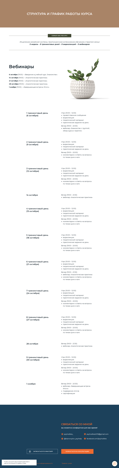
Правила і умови (67, 463)
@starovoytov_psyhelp (73, 439)
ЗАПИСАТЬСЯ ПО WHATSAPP (43, 451)
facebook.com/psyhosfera (97, 439)
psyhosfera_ (68, 434)
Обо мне (42, 3)
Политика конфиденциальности (42, 463)
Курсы (58, 3)
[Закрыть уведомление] (35, 461)
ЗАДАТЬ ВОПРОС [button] (101, 3)
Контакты (86, 3)
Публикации (76, 3)
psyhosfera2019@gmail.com (98, 434)
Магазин (66, 3)
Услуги (50, 3)
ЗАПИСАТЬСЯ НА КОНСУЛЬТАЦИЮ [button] (77, 451)
